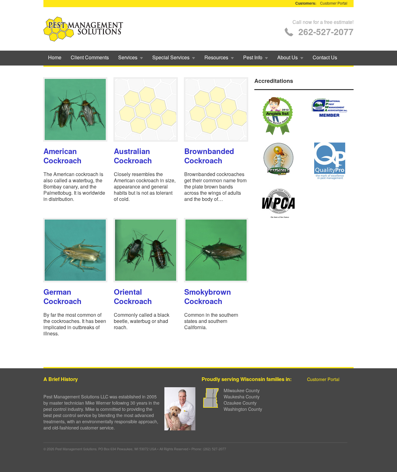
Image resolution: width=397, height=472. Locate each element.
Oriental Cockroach (133, 296)
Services (125, 57)
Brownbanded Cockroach (209, 156)
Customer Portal (333, 3)
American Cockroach (62, 156)
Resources (214, 57)
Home (54, 57)
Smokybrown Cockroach (207, 296)
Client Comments (90, 57)
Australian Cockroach (133, 156)
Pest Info (250, 57)
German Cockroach (62, 296)
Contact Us (325, 57)
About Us (285, 57)
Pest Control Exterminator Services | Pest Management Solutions (83, 29)
